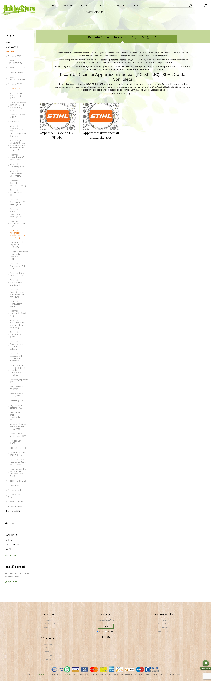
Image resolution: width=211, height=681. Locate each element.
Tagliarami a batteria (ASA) (16, 406)
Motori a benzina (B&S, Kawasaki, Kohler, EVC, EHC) (18, 106)
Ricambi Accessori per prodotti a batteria (16, 345)
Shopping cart (48, 655)
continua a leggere (123, 93)
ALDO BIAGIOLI (14, 544)
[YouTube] (108, 637)
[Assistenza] (206, 663)
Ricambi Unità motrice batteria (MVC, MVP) (18, 462)
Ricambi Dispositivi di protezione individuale (16, 357)
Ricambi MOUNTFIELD (15, 62)
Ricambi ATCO (15, 84)
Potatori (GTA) (17, 401)
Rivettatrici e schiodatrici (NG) (18, 435)
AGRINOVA (11, 535)
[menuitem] (48, 620)
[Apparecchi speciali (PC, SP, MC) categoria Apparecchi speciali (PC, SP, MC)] (58, 116)
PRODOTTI (11, 42)
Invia (105, 626)
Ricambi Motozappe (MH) (18, 165)
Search (163, 620)
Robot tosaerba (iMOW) (17, 115)
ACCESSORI (12, 47)
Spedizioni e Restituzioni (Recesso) (48, 624)
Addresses (48, 651)
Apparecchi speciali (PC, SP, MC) (57, 135)
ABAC (9, 530)
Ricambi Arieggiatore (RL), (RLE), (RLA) (18, 183)
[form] (105, 620)
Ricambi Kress (15, 506)
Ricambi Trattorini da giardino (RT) (16, 282)
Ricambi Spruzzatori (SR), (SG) (18, 266)
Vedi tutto (11, 582)
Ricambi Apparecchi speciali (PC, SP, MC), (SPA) (17, 234)
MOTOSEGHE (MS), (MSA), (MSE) (16, 95)
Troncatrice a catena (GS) (16, 395)
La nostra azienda (48, 627)
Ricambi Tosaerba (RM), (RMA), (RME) (17, 157)
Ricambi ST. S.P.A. (16, 68)
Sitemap (48, 620)
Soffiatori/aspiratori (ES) (19, 381)
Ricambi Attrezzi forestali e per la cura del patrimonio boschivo (18, 370)
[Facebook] (102, 637)
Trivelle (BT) (16, 121)
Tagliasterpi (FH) (18, 448)
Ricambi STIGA (15, 56)
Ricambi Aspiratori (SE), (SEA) (17, 334)
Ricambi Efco (14, 485)
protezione (11, 573)
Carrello (206, 5)
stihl (21, 577)
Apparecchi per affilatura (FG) (17, 453)
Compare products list (163, 627)
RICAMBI (10, 51)
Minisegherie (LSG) (16, 442)
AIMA (9, 540)
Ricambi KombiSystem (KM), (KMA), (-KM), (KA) (17, 293)
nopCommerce (42, 674)
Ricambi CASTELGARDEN (16, 78)
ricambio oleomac (12, 576)
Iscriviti (101, 631)
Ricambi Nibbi (15, 490)
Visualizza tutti (14, 555)
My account (48, 644)
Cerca (190, 5)
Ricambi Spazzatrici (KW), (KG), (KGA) (18, 313)
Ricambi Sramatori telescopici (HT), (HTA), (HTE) (17, 213)
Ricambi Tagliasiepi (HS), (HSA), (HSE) (17, 202)
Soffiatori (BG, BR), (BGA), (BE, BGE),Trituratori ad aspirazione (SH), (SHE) (17, 145)
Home (93, 33)
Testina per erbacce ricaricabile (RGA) (15, 416)
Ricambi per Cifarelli (14, 495)
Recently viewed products (163, 624)
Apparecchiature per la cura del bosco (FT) (18, 426)
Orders (48, 648)
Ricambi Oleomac (17, 481)
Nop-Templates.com (64, 674)
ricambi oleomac (24, 573)
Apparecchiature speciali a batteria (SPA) (101, 135)
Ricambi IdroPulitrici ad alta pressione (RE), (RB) (17, 324)
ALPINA (10, 549)
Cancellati (111, 631)
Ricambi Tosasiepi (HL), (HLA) (17, 192)
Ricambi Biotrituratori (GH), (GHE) (16, 173)
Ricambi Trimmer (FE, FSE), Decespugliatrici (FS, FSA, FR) (18, 131)
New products (163, 631)
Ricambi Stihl (14, 88)
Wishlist (48, 659)
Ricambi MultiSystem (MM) (16, 304)
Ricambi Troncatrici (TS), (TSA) (17, 223)
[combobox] (168, 5)
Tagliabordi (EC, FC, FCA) (17, 388)
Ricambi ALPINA (16, 72)
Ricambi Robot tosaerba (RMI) (17, 274)
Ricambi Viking (15, 502)
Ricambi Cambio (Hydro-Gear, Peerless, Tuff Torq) (18, 472)
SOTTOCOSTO (13, 511)
